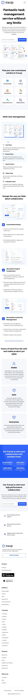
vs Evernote (5, 645)
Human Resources (6, 601)
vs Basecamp (5, 632)
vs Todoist (4, 640)
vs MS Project (5, 637)
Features (4, 567)
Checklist (4, 657)
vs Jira (3, 621)
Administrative (5, 604)
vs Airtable (4, 629)
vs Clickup (4, 616)
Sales (3, 596)
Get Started (22, 39)
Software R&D (5, 591)
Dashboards (5, 665)
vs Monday (4, 613)
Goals (3, 660)
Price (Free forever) (6, 570)
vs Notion (4, 627)
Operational (5, 599)
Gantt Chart (5, 668)
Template (4, 677)
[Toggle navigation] (25, 2)
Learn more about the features (13, 341)
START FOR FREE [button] (14, 555)
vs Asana (4, 619)
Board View (4, 655)
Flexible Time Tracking (7, 662)
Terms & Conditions (19, 690)
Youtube (4, 682)
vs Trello (4, 624)
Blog (3, 680)
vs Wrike (4, 635)
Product (4, 593)
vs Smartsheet (5, 643)
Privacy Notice (7, 690)
